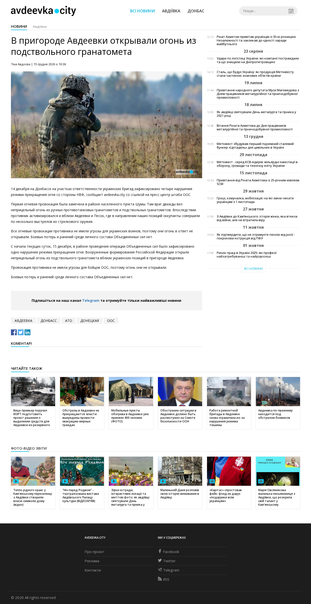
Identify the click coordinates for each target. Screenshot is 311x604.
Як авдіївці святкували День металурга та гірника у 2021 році (256, 113)
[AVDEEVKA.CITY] (43, 10)
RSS (166, 579)
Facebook (171, 551)
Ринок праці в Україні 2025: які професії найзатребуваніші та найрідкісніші (246, 254)
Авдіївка (171, 11)
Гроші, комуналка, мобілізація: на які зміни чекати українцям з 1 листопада (255, 200)
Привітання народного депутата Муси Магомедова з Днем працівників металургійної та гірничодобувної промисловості (258, 93)
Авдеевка (23, 320)
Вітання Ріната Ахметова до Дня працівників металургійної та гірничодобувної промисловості (255, 127)
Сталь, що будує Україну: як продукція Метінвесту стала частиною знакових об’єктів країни (255, 73)
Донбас (196, 11)
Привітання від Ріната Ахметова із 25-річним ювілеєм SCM (258, 182)
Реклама (92, 560)
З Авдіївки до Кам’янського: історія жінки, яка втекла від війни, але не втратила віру (257, 218)
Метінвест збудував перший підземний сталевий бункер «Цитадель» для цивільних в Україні (255, 145)
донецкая (89, 320)
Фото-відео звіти (29, 448)
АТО (68, 320)
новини (19, 26)
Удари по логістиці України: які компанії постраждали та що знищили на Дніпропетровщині (258, 60)
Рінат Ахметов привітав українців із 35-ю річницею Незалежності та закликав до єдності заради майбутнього (256, 40)
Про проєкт (94, 551)
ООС (111, 320)
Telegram (90, 300)
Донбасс (49, 320)
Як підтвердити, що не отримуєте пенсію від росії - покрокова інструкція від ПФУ (256, 236)
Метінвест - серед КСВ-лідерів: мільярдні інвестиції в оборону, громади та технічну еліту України (257, 164)
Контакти (93, 570)
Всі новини (142, 11)
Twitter (169, 560)
